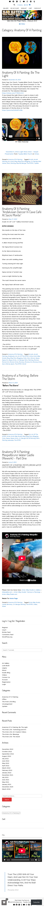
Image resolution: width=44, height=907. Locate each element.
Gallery (5, 8)
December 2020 (7, 787)
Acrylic (31, 159)
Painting (13, 163)
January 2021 (6, 784)
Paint (8, 163)
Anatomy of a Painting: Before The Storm (20, 377)
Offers (4, 699)
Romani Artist (14, 362)
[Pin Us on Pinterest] (30, 1)
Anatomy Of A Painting (15, 159)
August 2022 (6, 756)
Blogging (27, 161)
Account (5, 680)
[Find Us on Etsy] (20, 1)
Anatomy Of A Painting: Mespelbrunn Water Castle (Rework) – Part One (18, 455)
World (24, 364)
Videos (4, 675)
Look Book (5, 665)
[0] (4, 902)
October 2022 (7, 751)
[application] (22, 851)
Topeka (36, 163)
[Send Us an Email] (10, 1)
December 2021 (7, 775)
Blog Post (21, 161)
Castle (4, 604)
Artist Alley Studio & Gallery (31, 590)
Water (4, 606)
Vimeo (37, 154)
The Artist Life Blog (9, 702)
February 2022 (7, 770)
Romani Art (5, 362)
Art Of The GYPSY (23, 356)
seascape (10, 440)
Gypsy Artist (12, 360)
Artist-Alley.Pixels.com (9, 594)
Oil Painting (31, 438)
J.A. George (34, 161)
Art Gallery (5, 663)
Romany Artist (37, 362)
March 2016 (6, 789)
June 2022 (5, 761)
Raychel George (21, 163)
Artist (12, 161)
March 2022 (6, 768)
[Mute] (36, 860)
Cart (30, 8)
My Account (15, 8)
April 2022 (5, 766)
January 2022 (6, 773)
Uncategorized (7, 704)
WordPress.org (7, 637)
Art (9, 161)
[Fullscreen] (39, 860)
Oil (27, 438)
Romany (21, 362)
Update (4, 706)
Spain (12, 364)
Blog (15, 161)
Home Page (13, 598)
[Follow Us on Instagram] (27, 1)
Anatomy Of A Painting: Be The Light (20, 74)
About (4, 670)
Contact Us (6, 677)
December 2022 (7, 749)
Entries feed (6, 632)
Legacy (4, 668)
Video (35, 604)
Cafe (24, 358)
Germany (9, 604)
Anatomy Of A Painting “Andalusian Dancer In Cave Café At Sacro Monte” (21, 211)
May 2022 (5, 763)
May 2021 (5, 782)
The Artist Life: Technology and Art (14, 729)
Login (4, 684)
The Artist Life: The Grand (11, 737)
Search (7, 800)
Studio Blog (6, 673)
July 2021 (5, 777)
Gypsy (37, 358)
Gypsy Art (5, 360)
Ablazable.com (7, 592)
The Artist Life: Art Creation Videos (14, 732)
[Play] (5, 860)
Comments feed (7, 634)
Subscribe (36, 902)
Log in (4, 630)
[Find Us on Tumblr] (34, 1)
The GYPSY (30, 163)
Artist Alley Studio (16, 436)
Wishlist (24, 8)
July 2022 (5, 758)
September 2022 (8, 754)
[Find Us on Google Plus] (17, 1)
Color (28, 358)
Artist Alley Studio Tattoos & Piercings (27, 592)
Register (5, 627)
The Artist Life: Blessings (10, 734)
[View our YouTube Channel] (23, 1)
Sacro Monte (6, 364)
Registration (6, 682)
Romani (36, 360)
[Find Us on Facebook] (13, 1)
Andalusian (11, 356)
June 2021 (5, 780)
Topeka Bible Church (25, 154)
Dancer (32, 358)
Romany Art (28, 362)
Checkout (37, 8)
